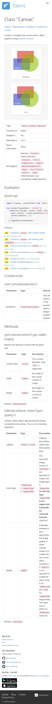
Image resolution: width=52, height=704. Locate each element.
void (33, 445)
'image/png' (26, 485)
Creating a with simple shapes (27, 233)
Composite (41, 27)
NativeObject (19, 27)
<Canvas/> (34, 153)
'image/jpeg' (28, 488)
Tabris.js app (12, 676)
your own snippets (42, 676)
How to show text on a (24, 245)
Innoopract (11, 702)
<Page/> (39, 163)
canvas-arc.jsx (16, 258)
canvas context (26, 38)
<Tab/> (35, 173)
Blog (13, 694)
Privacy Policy (8, 697)
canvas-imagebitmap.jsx (21, 262)
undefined (17, 622)
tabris (23, 140)
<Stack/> (25, 173)
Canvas (7, 30)
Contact (22, 694)
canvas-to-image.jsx (19, 268)
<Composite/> (27, 163)
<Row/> (24, 170)
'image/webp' (28, 491)
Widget (30, 27)
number (25, 379)
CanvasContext (19, 404)
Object (7, 27)
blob (24, 445)
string (25, 364)
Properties (26, 307)
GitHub (5, 694)
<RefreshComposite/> (31, 166)
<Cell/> (36, 160)
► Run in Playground (12, 236)
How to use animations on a (26, 252)
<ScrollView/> (36, 170)
